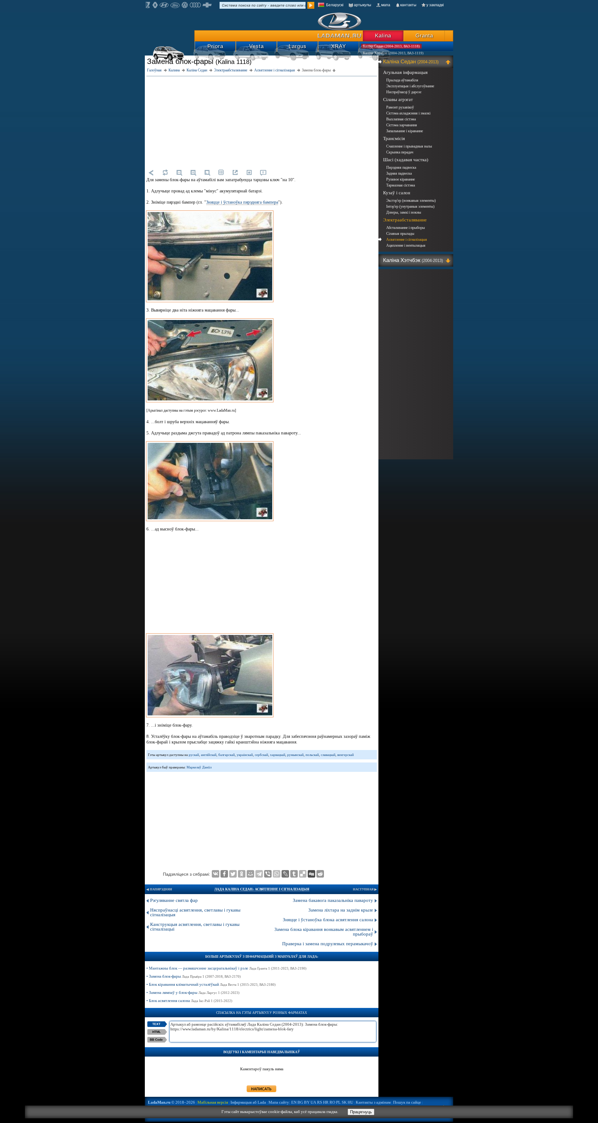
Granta (424, 36)
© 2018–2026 (171, 1102)
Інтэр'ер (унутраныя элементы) (410, 206)
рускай (194, 755)
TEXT (156, 1024)
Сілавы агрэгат (398, 99)
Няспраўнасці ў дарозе (403, 92)
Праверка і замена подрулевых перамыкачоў (327, 943)
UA (313, 1102)
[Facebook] (224, 874)
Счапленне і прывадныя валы (409, 146)
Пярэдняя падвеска (401, 167)
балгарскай (226, 755)
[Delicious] (302, 874)
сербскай (261, 755)
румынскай (295, 755)
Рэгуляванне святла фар (174, 900)
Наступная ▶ (365, 889)
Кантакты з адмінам (373, 1102)
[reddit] (320, 874)
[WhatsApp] (276, 874)
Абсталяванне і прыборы (405, 227)
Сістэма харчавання (401, 125)
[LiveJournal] (285, 874)
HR (326, 1102)
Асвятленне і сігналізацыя (406, 239)
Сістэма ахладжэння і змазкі (408, 113)
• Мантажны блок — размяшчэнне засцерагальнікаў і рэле (226, 968)
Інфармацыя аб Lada (248, 1102)
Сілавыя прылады (400, 233)
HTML (156, 1031)
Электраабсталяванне (405, 219)
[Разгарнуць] (449, 260)
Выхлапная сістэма (401, 119)
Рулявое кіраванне (400, 179)
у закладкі (435, 5)
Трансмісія (394, 138)
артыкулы (362, 5)
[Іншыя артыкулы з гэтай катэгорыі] (221, 172)
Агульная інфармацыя (405, 72)
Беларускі (335, 5)
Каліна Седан (411, 62)
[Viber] (268, 874)
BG (300, 1102)
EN (294, 1102)
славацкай (328, 755)
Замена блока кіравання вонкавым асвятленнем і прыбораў (323, 932)
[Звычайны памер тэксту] (207, 172)
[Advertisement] (261, 121)
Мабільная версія (212, 1102)
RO (332, 1102)
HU (350, 1102)
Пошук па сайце (407, 1102)
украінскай (245, 755)
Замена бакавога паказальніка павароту (333, 900)
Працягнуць (361, 1112)
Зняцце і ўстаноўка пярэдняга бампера (242, 202)
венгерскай (345, 755)
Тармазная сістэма (400, 185)
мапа (385, 5)
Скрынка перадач (399, 152)
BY (307, 1102)
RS (319, 1102)
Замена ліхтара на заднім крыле (340, 910)
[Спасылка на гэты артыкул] (235, 172)
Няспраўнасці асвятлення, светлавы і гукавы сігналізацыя (195, 912)
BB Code (156, 1039)
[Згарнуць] (449, 61)
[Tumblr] (294, 874)
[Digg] (311, 874)
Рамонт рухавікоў (400, 107)
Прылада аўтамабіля (402, 80)
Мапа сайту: (279, 1102)
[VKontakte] (215, 874)
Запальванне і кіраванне (404, 131)
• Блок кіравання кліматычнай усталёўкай (211, 984)
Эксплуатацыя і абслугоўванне (410, 86)
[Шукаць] (311, 5)
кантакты (408, 5)
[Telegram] (259, 874)
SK (344, 1102)
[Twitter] (233, 874)
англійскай (208, 755)
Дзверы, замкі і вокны (403, 212)
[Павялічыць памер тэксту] (193, 172)
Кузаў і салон (396, 192)
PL (338, 1102)
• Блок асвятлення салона (189, 1000)
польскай (312, 755)
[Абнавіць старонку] (165, 172)
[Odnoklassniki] (241, 874)
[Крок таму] (151, 172)
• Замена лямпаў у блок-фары (193, 992)
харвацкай (277, 755)
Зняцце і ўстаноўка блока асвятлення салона (328, 919)
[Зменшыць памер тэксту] (179, 172)
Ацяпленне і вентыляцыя (405, 245)
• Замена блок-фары (193, 976)
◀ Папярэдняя (159, 889)
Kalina (383, 36)
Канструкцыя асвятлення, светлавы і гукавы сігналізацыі (195, 927)
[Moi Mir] (250, 874)
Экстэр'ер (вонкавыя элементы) (411, 200)
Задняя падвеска (399, 173)
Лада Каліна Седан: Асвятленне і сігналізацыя (261, 889)
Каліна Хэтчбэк (413, 260)
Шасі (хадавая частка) (405, 159)
